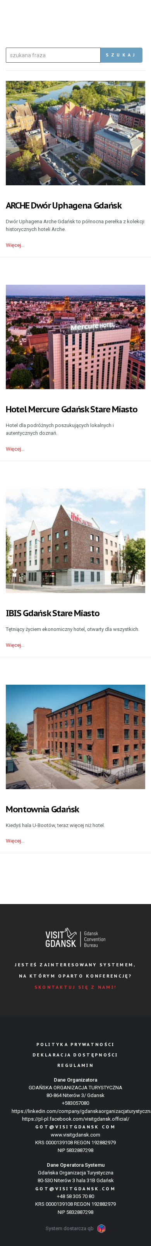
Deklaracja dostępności (75, 1055)
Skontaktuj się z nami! (75, 987)
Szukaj (121, 55)
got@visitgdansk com (75, 1127)
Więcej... (15, 245)
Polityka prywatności (75, 1044)
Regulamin (75, 1065)
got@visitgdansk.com (75, 1188)
